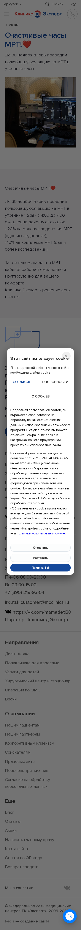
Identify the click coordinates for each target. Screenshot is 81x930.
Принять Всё (40, 567)
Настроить (40, 557)
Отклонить (40, 547)
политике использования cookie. (41, 533)
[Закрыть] (66, 356)
